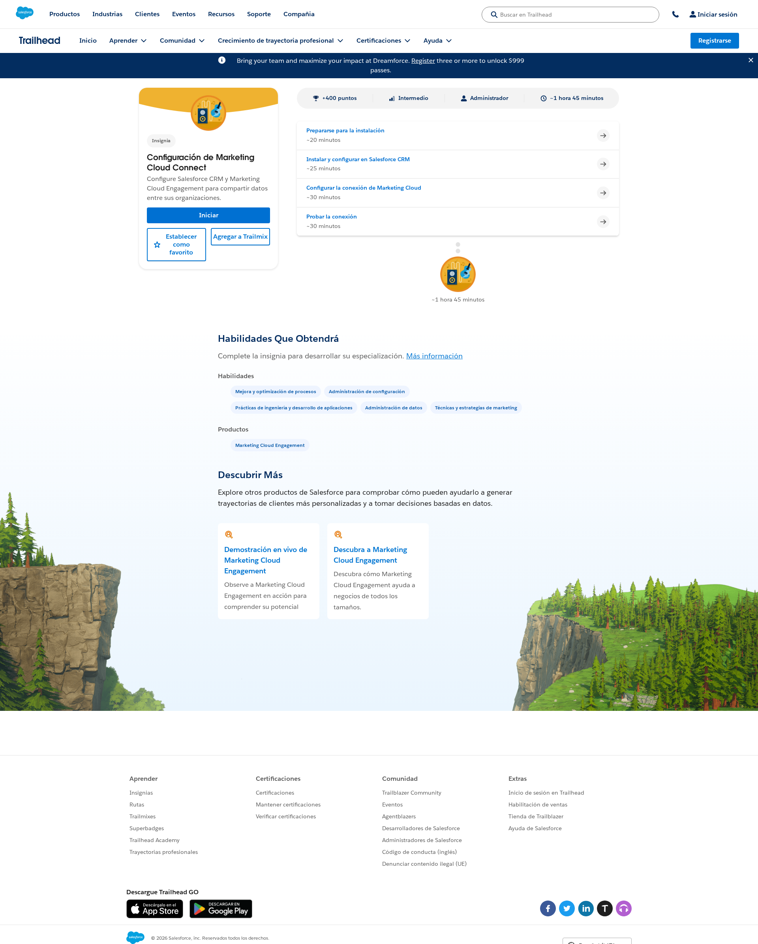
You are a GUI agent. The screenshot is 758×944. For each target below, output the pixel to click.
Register (423, 61)
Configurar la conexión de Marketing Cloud (363, 187)
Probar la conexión (331, 216)
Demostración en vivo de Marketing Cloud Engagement (265, 560)
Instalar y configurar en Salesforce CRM (358, 159)
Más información (434, 355)
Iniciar (208, 215)
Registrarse (714, 40)
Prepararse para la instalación (345, 130)
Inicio (88, 40)
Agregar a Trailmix (240, 236)
